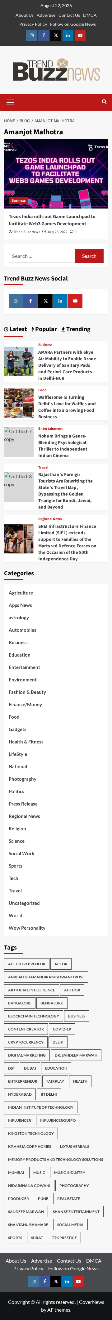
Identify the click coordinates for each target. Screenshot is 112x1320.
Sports (15, 866)
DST (11, 1068)
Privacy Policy (33, 24)
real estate (68, 1198)
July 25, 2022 (57, 232)
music (39, 1172)
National (18, 766)
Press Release (23, 803)
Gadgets (17, 729)
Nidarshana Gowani (29, 1185)
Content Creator (26, 1029)
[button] (10, 101)
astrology (19, 617)
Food (42, 390)
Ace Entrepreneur (26, 964)
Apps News (20, 605)
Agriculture (21, 592)
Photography (22, 779)
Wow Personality (27, 928)
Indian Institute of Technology (40, 1107)
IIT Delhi (49, 1094)
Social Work (21, 853)
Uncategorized (24, 903)
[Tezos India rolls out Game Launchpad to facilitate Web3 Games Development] (56, 174)
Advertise (46, 15)
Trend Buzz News (27, 232)
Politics (16, 791)
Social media (70, 1224)
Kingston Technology (31, 1133)
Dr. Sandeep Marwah (76, 1055)
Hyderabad (20, 1094)
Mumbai (16, 1172)
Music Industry (69, 1172)
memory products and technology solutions (55, 1159)
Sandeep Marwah (26, 1211)
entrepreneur (22, 1081)
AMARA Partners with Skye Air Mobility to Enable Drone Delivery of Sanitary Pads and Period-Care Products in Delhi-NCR (67, 365)
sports (15, 1237)
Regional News (50, 519)
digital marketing (27, 1055)
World (15, 915)
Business (19, 200)
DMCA (90, 15)
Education (19, 655)
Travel (43, 467)
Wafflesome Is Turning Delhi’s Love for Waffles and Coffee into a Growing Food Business (67, 407)
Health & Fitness (26, 741)
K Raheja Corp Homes (29, 1146)
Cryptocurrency (26, 1042)
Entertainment (50, 428)
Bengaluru (51, 1003)
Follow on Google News (73, 24)
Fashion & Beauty (27, 692)
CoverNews (91, 1302)
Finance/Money (25, 704)
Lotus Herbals (74, 1146)
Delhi (58, 1042)
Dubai (30, 1068)
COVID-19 (62, 1029)
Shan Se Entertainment (76, 1211)
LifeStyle (18, 754)
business (76, 1016)
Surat (37, 1237)
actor (61, 964)
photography (74, 1185)
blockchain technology (33, 1016)
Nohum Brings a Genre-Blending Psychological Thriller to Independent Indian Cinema (62, 446)
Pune (43, 1198)
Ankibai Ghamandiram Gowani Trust (46, 977)
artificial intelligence (31, 990)
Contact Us (69, 15)
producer (18, 1198)
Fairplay (55, 1081)
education (56, 1068)
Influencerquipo (58, 1120)
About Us (25, 15)
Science (17, 841)
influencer (19, 1120)
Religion (17, 828)
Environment (23, 679)
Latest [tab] (17, 329)
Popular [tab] (45, 329)
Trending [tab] (78, 329)
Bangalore (19, 1003)
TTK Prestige (64, 1237)
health (80, 1081)
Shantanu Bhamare (28, 1224)
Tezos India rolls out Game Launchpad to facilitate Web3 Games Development (52, 220)
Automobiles (22, 630)
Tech (13, 878)
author (72, 990)
